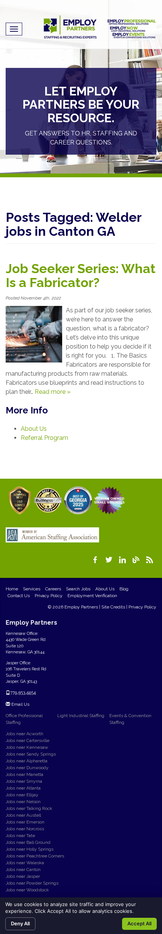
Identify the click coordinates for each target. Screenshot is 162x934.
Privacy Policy (49, 595)
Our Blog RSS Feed (150, 560)
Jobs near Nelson (23, 801)
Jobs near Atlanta (23, 788)
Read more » (52, 391)
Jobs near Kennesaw (27, 747)
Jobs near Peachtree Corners (35, 856)
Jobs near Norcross (25, 828)
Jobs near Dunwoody (27, 767)
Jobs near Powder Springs (32, 883)
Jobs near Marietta (24, 774)
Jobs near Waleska (25, 862)
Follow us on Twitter (109, 560)
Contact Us (19, 595)
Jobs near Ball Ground (28, 842)
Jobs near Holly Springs (29, 849)
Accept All (139, 923)
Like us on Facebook (95, 560)
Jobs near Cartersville (27, 740)
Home (12, 588)
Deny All (20, 923)
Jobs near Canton (23, 869)
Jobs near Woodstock (27, 890)
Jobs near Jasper (23, 876)
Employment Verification (92, 595)
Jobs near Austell (23, 815)
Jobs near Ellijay (22, 794)
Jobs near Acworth (24, 733)
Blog (123, 588)
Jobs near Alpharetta (26, 760)
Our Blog (136, 560)
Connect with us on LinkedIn (122, 560)
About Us (34, 428)
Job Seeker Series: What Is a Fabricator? (81, 275)
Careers (53, 588)
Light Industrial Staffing (80, 715)
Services (31, 588)
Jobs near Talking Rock (29, 808)
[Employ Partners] (99, 26)
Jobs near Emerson (25, 822)
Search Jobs (78, 588)
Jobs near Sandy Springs (31, 754)
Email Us (19, 704)
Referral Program (44, 437)
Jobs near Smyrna (24, 781)
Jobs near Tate (20, 835)
